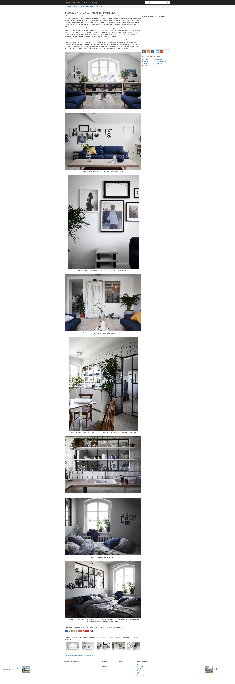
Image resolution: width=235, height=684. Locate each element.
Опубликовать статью (125, 663)
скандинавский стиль (115, 654)
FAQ (120, 665)
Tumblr (139, 672)
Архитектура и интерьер (90, 2)
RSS (158, 65)
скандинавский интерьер (100, 654)
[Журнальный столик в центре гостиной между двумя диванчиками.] (103, 141)
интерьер (74, 655)
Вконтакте (159, 59)
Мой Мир (159, 63)
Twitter (146, 63)
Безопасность (105, 666)
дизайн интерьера (83, 655)
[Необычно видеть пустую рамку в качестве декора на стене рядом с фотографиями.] (103, 222)
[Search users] (168, 2)
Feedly (139, 676)
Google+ (146, 61)
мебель (92, 655)
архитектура (126, 654)
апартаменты (79, 654)
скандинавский (88, 654)
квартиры (71, 654)
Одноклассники (161, 61)
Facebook (146, 59)
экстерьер (68, 655)
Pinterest (146, 65)
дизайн (132, 654)
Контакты (103, 663)
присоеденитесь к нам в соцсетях (124, 16)
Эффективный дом (72, 2)
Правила (103, 665)
